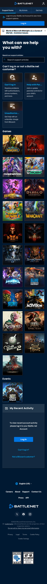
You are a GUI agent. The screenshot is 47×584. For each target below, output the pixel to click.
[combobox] (23, 59)
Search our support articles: (13, 55)
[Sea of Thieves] (34, 343)
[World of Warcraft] (13, 145)
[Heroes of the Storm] (13, 277)
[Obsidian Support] (13, 321)
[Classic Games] (13, 299)
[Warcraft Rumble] (13, 211)
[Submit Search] (5, 59)
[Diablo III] (34, 233)
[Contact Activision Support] (34, 299)
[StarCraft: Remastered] (34, 255)
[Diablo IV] (34, 145)
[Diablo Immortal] (34, 189)
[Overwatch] (13, 167)
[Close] (45, 31)
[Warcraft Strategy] (34, 211)
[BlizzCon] (13, 392)
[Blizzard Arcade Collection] (34, 277)
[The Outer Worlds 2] (13, 343)
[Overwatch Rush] (34, 167)
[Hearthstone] (13, 189)
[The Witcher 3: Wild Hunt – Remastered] (13, 365)
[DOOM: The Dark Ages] (34, 321)
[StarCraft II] (13, 255)
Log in (23, 23)
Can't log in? (23, 450)
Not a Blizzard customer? (23, 457)
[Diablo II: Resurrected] (13, 233)
